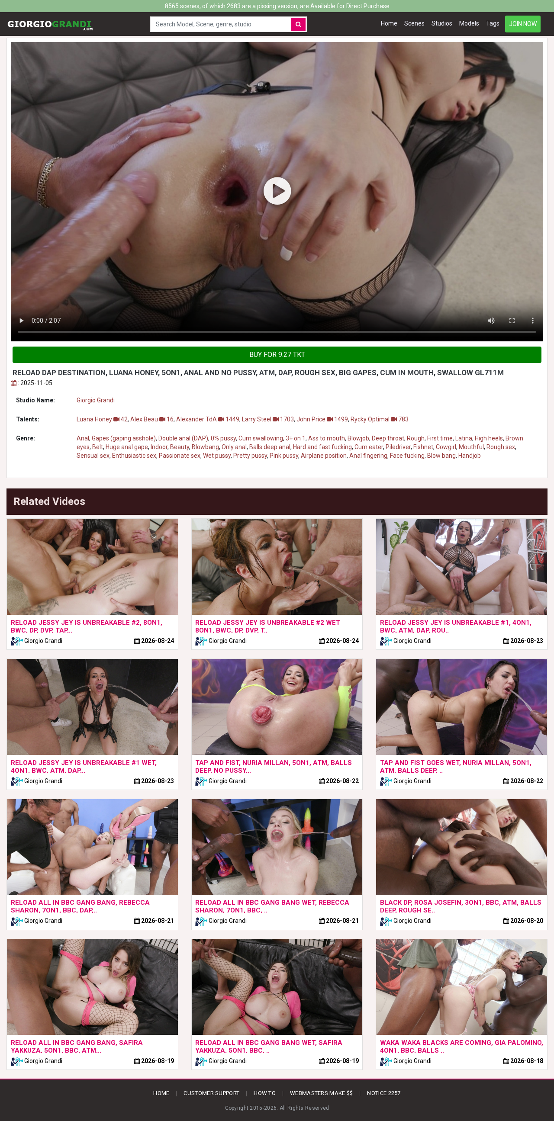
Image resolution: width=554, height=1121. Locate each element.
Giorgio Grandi (96, 400)
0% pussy (223, 438)
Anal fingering (368, 455)
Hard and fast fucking (322, 446)
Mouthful (471, 446)
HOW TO (265, 1093)
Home (389, 23)
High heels (489, 438)
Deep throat (388, 438)
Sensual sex (93, 455)
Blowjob (358, 438)
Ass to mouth (326, 438)
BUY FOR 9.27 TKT (277, 354)
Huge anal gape (127, 446)
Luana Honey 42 (102, 419)
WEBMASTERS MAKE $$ (321, 1093)
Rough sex (500, 446)
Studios (442, 23)
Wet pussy (217, 455)
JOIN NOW (523, 23)
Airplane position (324, 455)
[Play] (277, 191)
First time (440, 438)
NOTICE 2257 (383, 1093)
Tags (492, 23)
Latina (463, 438)
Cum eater (368, 446)
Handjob (469, 455)
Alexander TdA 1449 (207, 419)
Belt (97, 446)
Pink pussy (284, 455)
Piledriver (398, 446)
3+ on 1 (296, 438)
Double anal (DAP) (183, 438)
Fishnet (423, 446)
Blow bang (441, 455)
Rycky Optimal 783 (380, 419)
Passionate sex (179, 455)
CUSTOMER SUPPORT (211, 1093)
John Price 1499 (322, 419)
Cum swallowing (260, 438)
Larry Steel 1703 (268, 419)
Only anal (234, 446)
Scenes (414, 23)
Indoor (159, 446)
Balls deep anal (269, 446)
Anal (83, 438)
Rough (416, 438)
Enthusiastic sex (134, 455)
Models (469, 23)
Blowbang (205, 446)
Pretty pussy (250, 455)
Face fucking (407, 455)
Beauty (179, 446)
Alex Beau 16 (152, 419)
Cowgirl (446, 446)
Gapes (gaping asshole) (124, 438)
